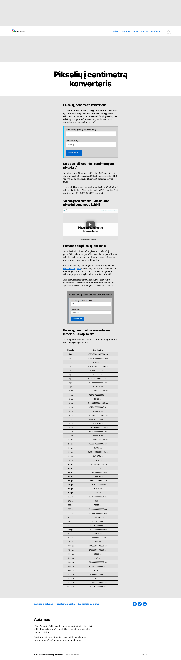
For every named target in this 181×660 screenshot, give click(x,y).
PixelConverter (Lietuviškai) (51, 655)
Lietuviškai (154, 31)
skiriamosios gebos (72, 268)
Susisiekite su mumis (140, 31)
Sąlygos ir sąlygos (43, 604)
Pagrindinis (116, 31)
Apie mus (126, 31)
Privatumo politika (65, 604)
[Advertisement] (56, 13)
